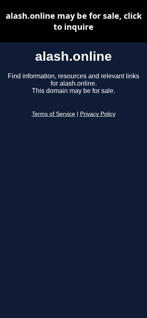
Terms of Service (53, 114)
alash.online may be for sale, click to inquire (74, 21)
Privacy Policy (98, 114)
